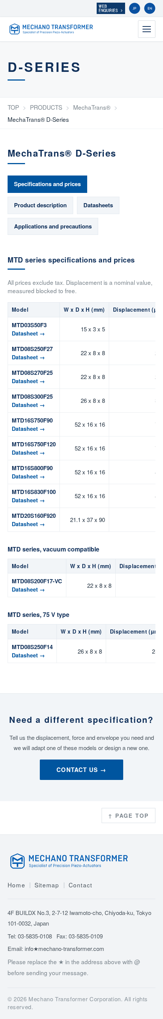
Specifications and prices (47, 184)
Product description (40, 205)
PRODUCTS (46, 107)
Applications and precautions (53, 226)
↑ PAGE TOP (128, 815)
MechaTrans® (91, 107)
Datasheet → (28, 333)
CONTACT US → (81, 770)
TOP (13, 107)
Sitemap (47, 885)
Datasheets (98, 205)
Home (16, 885)
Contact (80, 885)
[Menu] (146, 29)
